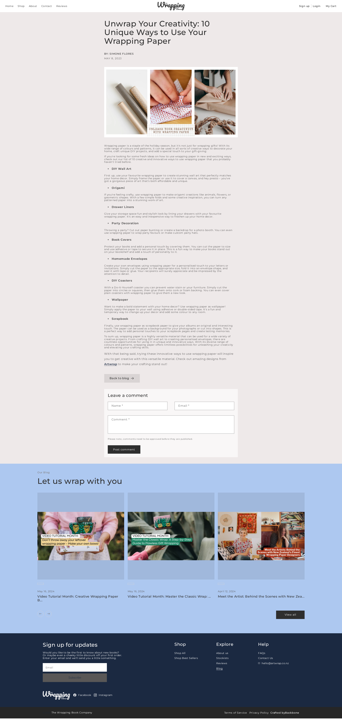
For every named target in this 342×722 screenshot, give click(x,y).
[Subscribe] (75, 677)
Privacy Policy (259, 712)
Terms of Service (235, 712)
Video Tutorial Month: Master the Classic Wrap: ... (169, 596)
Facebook (84, 695)
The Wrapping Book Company (71, 712)
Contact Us (265, 658)
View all (290, 614)
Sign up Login (310, 6)
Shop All (180, 653)
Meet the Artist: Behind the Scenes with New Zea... (261, 596)
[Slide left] (40, 614)
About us (222, 653)
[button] (331, 6)
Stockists (222, 658)
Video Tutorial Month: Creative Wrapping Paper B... (77, 598)
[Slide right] (48, 614)
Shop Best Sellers (186, 658)
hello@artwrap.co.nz (275, 663)
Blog (219, 668)
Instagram (105, 695)
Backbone (292, 712)
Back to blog (119, 378)
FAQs (261, 653)
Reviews (221, 663)
